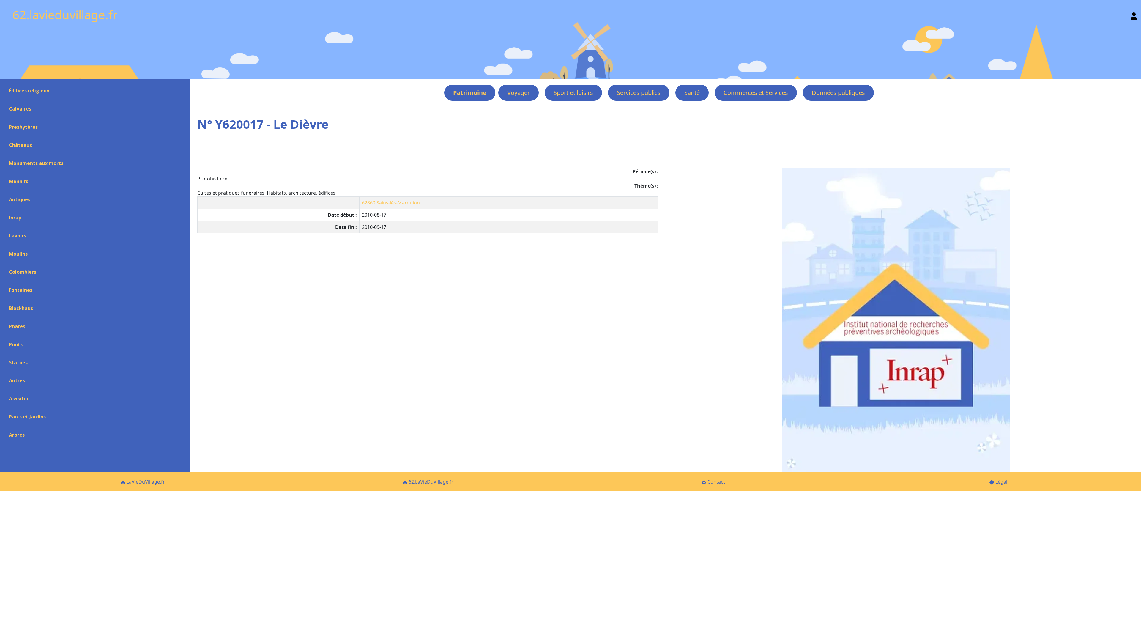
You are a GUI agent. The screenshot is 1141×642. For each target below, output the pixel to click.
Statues (18, 362)
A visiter (19, 398)
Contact (715, 482)
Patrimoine (469, 93)
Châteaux (20, 145)
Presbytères (23, 127)
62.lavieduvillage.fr (65, 15)
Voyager (518, 93)
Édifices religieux (29, 90)
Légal (1000, 482)
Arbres (17, 435)
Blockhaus (21, 308)
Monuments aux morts (36, 163)
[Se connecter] (1133, 15)
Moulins (18, 254)
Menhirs (18, 181)
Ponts (16, 344)
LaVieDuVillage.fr (145, 482)
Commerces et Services (756, 93)
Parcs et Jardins (27, 416)
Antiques (19, 199)
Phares (17, 326)
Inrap (15, 217)
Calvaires (20, 109)
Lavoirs (17, 235)
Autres (17, 380)
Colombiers (22, 272)
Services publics (639, 93)
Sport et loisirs (573, 93)
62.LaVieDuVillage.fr (430, 482)
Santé (692, 93)
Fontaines (20, 290)
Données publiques (838, 93)
